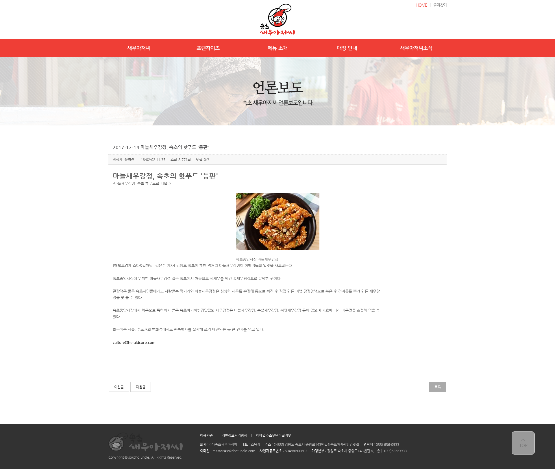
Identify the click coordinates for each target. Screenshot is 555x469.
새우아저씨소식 (416, 48)
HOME (421, 5)
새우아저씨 (138, 48)
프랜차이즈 (208, 48)
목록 (437, 387)
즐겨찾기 (440, 5)
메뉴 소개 (278, 48)
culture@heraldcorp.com (134, 342)
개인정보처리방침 (234, 435)
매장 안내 (347, 48)
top (523, 443)
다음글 (140, 387)
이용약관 (206, 435)
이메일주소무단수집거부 (273, 435)
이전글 (119, 387)
